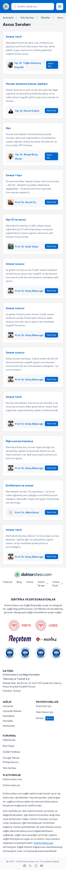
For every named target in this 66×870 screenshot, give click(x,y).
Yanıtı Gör (50, 65)
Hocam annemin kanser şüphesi (27, 83)
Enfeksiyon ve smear (20, 485)
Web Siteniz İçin (44, 712)
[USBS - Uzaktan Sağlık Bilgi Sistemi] (46, 625)
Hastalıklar (9, 716)
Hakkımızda (9, 739)
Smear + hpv (14, 175)
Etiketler (45, 17)
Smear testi (14, 36)
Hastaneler (9, 725)
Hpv (8, 128)
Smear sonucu (15, 264)
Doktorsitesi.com (12, 779)
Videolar (7, 582)
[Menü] (59, 6)
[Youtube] (41, 865)
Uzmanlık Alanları (12, 711)
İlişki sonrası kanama (19, 441)
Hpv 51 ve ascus (16, 219)
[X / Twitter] (30, 865)
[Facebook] (24, 865)
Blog (19, 582)
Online (29, 582)
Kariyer (44, 718)
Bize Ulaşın (9, 745)
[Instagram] (35, 865)
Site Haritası (27, 17)
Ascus (60, 17)
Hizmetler (8, 720)
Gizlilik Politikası (11, 751)
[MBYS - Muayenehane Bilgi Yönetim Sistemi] (19, 625)
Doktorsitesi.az (11, 785)
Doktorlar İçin (43, 706)
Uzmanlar (8, 706)
